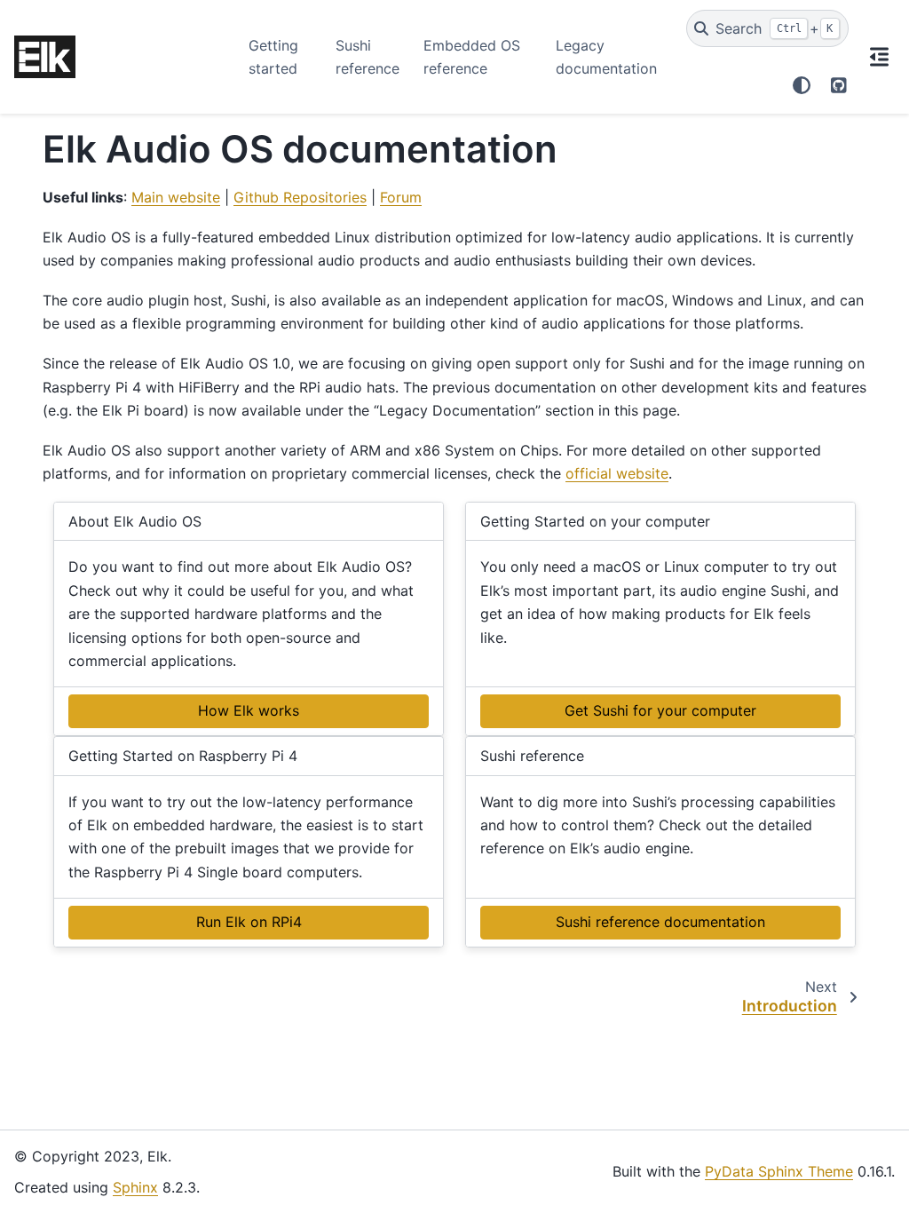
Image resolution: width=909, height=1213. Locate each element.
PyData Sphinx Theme (779, 1171)
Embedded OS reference (471, 56)
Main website (175, 197)
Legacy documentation (606, 56)
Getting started (273, 56)
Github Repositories (300, 197)
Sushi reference (367, 56)
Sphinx (135, 1187)
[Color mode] (801, 85)
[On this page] (879, 57)
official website (616, 473)
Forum (401, 197)
